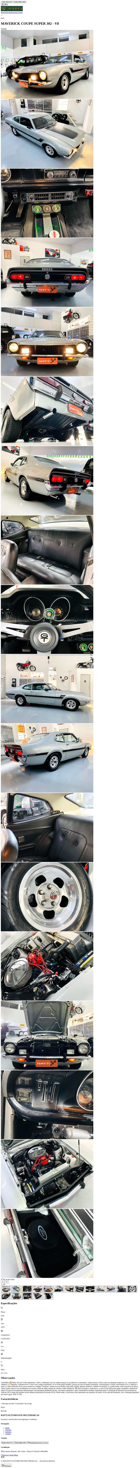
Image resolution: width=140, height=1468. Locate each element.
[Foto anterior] (3, 1282)
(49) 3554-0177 (8, 1443)
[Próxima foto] (7, 1282)
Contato (20, 12)
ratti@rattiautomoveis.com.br (38, 1443)
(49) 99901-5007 (21, 1443)
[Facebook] (5, 5)
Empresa (14, 12)
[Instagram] (7, 5)
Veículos (8, 12)
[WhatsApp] (2, 4)
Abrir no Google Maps (10, 1455)
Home (3, 12)
